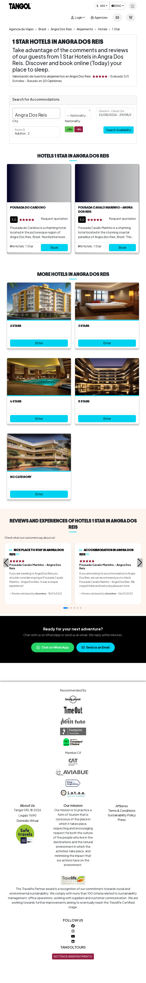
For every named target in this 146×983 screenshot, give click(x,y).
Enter (39, 343)
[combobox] (78, 113)
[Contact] (117, 17)
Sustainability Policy (122, 815)
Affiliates (122, 806)
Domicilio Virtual (27, 821)
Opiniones (52, 81)
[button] (6, 562)
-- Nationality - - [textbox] (78, 115)
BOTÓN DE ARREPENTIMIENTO (73, 956)
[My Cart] (130, 17)
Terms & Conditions (121, 811)
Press (122, 820)
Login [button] (78, 17)
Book (54, 247)
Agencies (101, 17)
